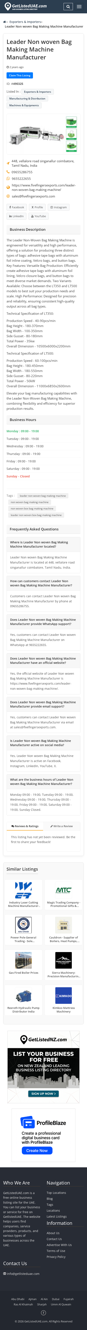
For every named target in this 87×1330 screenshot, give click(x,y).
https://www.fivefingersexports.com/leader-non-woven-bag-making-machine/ (44, 187)
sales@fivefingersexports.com (33, 196)
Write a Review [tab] (63, 826)
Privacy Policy (56, 1257)
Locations (53, 1210)
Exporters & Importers (25, 22)
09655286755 (22, 172)
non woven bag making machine (30, 502)
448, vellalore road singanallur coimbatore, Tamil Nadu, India (43, 163)
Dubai (55, 1299)
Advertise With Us (59, 1245)
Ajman (33, 1299)
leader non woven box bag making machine (36, 515)
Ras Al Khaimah (23, 1304)
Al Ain (44, 1299)
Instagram (60, 207)
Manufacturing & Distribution (27, 98)
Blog (50, 1199)
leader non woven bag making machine (43, 496)
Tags (50, 1205)
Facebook (18, 207)
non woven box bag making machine (32, 508)
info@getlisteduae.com (23, 1274)
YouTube (40, 216)
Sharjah (42, 1304)
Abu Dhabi (17, 1299)
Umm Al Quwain (61, 1304)
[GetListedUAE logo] (25, 6)
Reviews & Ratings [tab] (26, 826)
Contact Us (54, 1239)
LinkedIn (18, 216)
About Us (53, 1233)
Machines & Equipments (24, 105)
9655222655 (21, 178)
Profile (39, 207)
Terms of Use (56, 1251)
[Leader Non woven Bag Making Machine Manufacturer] (43, 133)
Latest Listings (57, 1216)
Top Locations (56, 1193)
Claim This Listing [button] (19, 75)
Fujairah (69, 1299)
